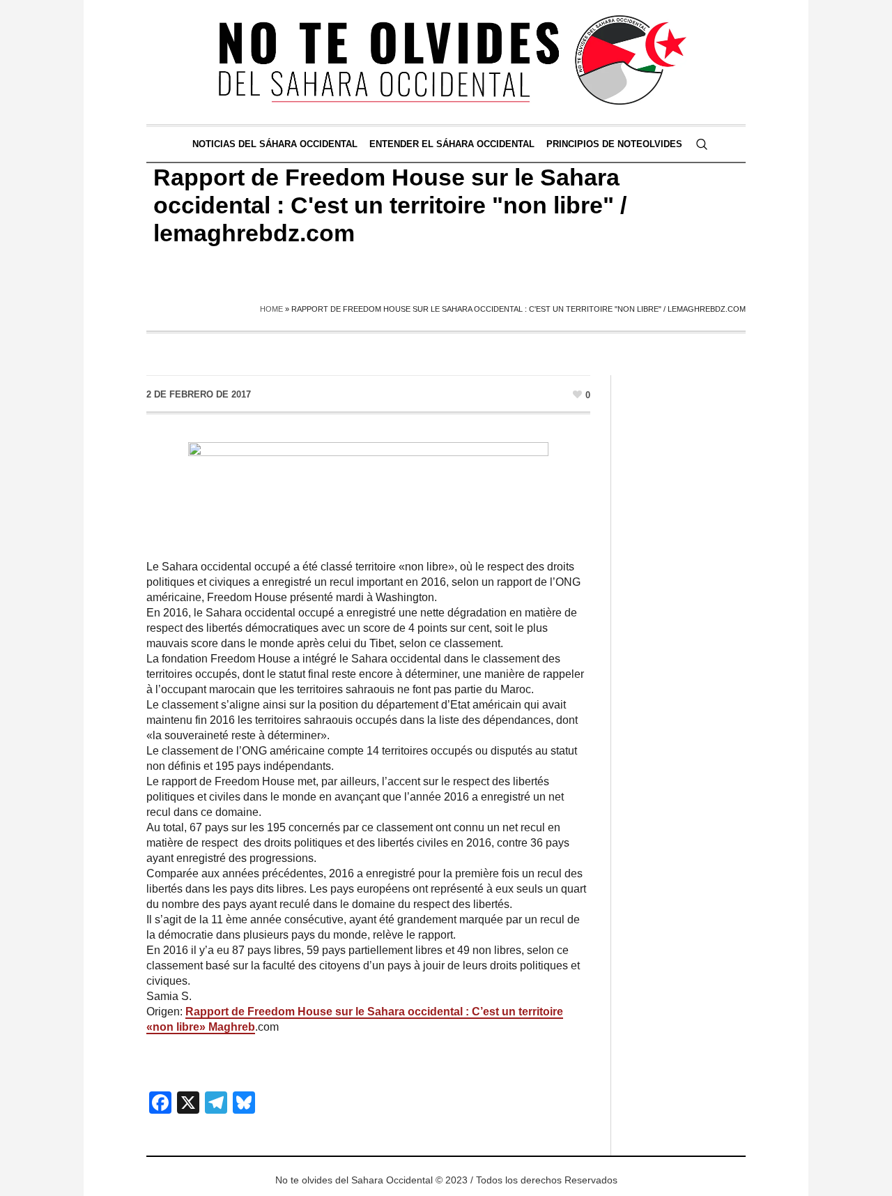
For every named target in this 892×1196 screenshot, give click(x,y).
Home (271, 309)
